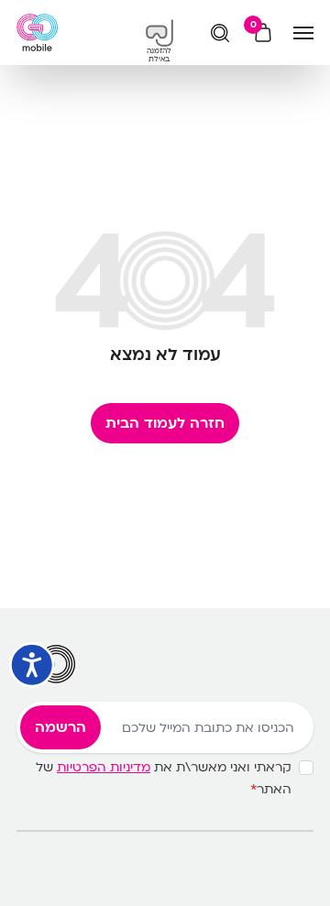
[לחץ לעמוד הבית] (37, 32)
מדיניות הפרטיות (103, 767)
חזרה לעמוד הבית (165, 423)
